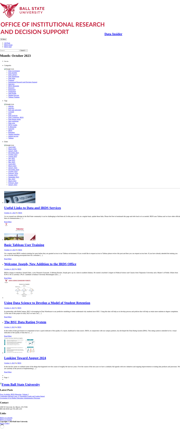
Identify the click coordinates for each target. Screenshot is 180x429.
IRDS (10, 130)
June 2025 (11, 160)
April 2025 (12, 164)
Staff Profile (12, 93)
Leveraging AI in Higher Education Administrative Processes (20, 398)
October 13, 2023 (10, 250)
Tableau (11, 138)
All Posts (7, 43)
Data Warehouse (13, 76)
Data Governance (14, 71)
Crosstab (11, 112)
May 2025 (11, 162)
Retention (11, 132)
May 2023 (11, 179)
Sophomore (12, 91)
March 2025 (12, 166)
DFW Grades (12, 125)
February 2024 (13, 173)
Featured (11, 80)
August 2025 (12, 156)
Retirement (12, 90)
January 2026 (12, 151)
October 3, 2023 (9, 327)
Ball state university (14, 110)
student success (13, 136)
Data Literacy (12, 74)
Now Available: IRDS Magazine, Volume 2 (14, 394)
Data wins (11, 123)
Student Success (13, 95)
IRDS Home (8, 45)
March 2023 (12, 181)
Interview (11, 84)
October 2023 (12, 175)
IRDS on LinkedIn (6, 418)
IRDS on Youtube (6, 420)
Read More (8, 222)
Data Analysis (13, 115)
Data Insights (12, 73)
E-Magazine (12, 127)
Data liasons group (14, 119)
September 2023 (13, 177)
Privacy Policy (5, 423)
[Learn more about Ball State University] (20, 384)
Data (9, 114)
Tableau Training (13, 97)
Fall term (11, 129)
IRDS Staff (8, 47)
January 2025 (12, 168)
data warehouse (13, 121)
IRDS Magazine (13, 86)
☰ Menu (3, 39)
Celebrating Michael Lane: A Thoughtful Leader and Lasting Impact (22, 396)
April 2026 (12, 147)
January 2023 (12, 185)
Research (11, 88)
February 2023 (13, 183)
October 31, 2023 (10, 213)
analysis (11, 106)
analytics (11, 108)
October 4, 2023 (9, 269)
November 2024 (13, 169)
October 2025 (12, 154)
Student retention (13, 134)
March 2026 (12, 149)
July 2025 (11, 158)
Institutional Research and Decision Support (22, 82)
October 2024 (12, 171)
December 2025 (13, 153)
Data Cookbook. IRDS (16, 117)
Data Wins (11, 78)
